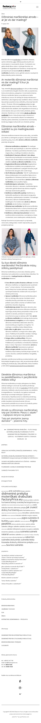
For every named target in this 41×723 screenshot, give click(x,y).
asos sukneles (4, 491)
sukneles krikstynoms (14, 529)
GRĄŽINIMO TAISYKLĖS (8, 609)
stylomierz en (17, 570)
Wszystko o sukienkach (13, 584)
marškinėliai (16, 60)
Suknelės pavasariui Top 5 (10, 470)
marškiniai (22, 104)
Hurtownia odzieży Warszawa (17, 559)
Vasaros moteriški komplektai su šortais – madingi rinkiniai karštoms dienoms (18, 462)
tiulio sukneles (25, 534)
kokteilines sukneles (16, 513)
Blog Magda (12, 572)
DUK (2, 612)
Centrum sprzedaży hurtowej (15, 557)
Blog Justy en (12, 561)
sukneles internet (25, 526)
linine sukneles (11, 515)
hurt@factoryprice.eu (11, 662)
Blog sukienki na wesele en (14, 563)
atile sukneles (14, 491)
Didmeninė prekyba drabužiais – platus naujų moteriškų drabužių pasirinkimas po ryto (22, 431)
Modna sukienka (11, 581)
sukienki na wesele (11, 314)
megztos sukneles (32, 515)
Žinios (3, 14)
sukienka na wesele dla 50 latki (13, 566)
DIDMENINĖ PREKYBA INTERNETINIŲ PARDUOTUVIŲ (16, 635)
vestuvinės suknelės (19, 539)
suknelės (24, 531)
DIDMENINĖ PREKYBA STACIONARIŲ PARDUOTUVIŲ (16, 638)
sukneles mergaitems (27, 529)
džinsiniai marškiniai (16, 88)
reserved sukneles (25, 521)
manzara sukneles (21, 515)
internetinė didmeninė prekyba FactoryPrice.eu (20, 505)
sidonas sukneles (16, 524)
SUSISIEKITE (5, 645)
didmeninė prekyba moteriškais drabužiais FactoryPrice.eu (16, 496)
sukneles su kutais (14, 532)
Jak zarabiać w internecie (14, 555)
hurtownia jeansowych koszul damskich (22, 366)
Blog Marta (11, 575)
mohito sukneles (5, 518)
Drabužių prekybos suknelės (31, 500)
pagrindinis (24, 388)
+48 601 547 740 (8, 660)
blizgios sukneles (25, 491)
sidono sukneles (25, 524)
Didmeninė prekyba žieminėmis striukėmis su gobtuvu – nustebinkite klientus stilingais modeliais (22, 436)
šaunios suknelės (14, 544)
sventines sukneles (15, 534)
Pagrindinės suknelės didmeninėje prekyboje (16, 467)
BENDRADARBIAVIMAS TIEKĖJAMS (11, 642)
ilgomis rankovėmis (18, 184)
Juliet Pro (14, 717)
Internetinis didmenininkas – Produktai (14, 619)
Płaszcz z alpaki (28, 412)
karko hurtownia (24, 510)
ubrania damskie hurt (18, 537)
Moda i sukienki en (12, 568)
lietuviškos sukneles (28, 513)
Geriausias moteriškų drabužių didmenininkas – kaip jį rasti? (19, 451)
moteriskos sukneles (15, 518)
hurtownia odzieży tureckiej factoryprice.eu (18, 502)
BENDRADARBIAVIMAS (8, 605)
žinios (3, 616)
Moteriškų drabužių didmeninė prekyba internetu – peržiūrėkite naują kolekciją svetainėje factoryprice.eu (19, 457)
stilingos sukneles (13, 526)
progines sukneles (14, 521)
